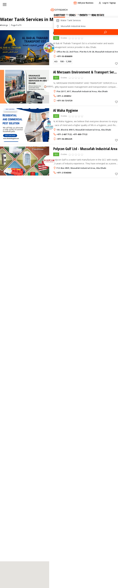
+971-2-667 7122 (64, 134)
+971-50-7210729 (64, 100)
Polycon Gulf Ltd (85, 148)
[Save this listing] (116, 63)
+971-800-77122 (80, 134)
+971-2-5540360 (64, 172)
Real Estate (98, 15)
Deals (72, 15)
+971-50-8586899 (64, 56)
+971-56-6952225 (64, 138)
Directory (59, 15)
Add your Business (85, 3)
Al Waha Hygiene (65, 110)
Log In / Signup (109, 3)
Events (83, 15)
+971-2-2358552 (64, 96)
